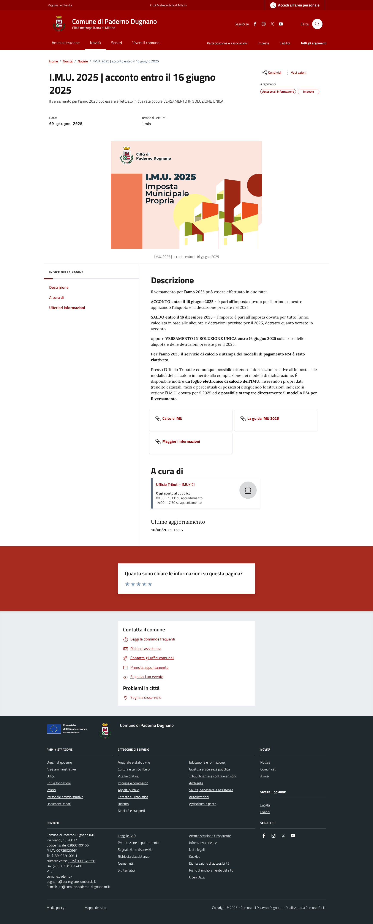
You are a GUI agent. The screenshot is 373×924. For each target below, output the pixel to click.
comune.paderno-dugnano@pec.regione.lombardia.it (71, 879)
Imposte (263, 43)
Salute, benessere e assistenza (211, 789)
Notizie (82, 61)
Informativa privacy (203, 842)
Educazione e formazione (207, 762)
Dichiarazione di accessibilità (209, 863)
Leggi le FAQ (127, 835)
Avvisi (264, 776)
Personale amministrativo (65, 796)
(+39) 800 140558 (81, 860)
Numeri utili (126, 863)
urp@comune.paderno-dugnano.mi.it (84, 886)
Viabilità (285, 43)
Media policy (55, 907)
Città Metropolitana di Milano (168, 5)
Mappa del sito (95, 907)
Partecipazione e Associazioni (227, 43)
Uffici (50, 776)
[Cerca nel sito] (317, 24)
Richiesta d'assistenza (133, 856)
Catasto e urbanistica (133, 796)
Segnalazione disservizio (135, 849)
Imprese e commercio (133, 783)
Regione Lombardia (60, 5)
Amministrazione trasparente (210, 835)
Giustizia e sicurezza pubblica (209, 769)
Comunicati (268, 769)
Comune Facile (316, 907)
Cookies (194, 856)
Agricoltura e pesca (202, 803)
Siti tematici (126, 870)
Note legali (197, 849)
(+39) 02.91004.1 (64, 855)
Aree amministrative (61, 769)
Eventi (265, 812)
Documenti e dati (59, 803)
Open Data (197, 877)
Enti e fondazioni (59, 783)
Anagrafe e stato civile (134, 762)
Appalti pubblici (128, 789)
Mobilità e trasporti (131, 810)
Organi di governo (59, 762)
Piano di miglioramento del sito (211, 870)
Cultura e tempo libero (134, 769)
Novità (68, 61)
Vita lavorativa (128, 776)
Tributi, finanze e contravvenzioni (212, 776)
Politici (51, 789)
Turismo (123, 803)
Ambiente (196, 783)
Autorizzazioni (199, 796)
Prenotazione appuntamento (138, 842)
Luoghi (265, 805)
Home (53, 61)
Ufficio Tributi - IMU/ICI (175, 484)
